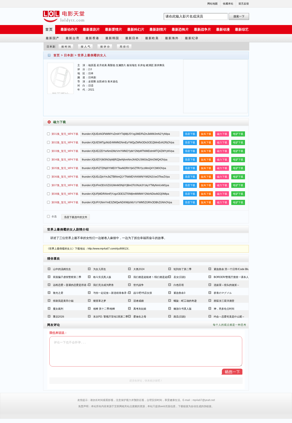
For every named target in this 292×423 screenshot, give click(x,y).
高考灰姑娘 (139, 308)
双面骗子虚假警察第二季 (67, 277)
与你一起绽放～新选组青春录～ (111, 292)
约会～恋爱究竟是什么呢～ (229, 316)
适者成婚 (138, 300)
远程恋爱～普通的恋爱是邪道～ (71, 284)
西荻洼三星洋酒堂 (224, 300)
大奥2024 (139, 269)
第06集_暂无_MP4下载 (65, 176)
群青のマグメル (223, 292)
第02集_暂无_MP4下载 (65, 142)
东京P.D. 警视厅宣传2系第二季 (110, 316)
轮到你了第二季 (183, 269)
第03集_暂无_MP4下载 (65, 151)
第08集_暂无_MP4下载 (65, 193)
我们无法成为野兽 (103, 284)
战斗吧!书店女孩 (142, 292)
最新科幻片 (135, 29)
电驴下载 (238, 133)
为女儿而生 (99, 269)
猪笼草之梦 (99, 300)
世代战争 (138, 284)
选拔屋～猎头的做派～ (226, 284)
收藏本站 (228, 3)
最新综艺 (242, 29)
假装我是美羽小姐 (63, 300)
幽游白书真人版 (183, 308)
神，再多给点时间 (224, 308)
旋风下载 (206, 133)
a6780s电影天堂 (63, 16)
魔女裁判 (58, 308)
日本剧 (69, 55)
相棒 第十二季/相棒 (104, 308)
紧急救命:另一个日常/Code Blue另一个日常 (238, 269)
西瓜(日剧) (180, 316)
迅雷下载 (190, 133)
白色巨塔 (179, 284)
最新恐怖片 (180, 29)
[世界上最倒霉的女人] (60, 81)
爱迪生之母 (139, 316)
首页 (49, 29)
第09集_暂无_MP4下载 (65, 202)
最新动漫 (223, 29)
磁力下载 (222, 133)
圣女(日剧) (180, 277)
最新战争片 (202, 29)
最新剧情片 (158, 29)
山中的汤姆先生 (62, 269)
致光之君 (58, 292)
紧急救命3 (179, 292)
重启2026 (58, 316)
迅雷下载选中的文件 (75, 217)
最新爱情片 (113, 29)
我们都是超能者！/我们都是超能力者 (154, 277)
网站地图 (212, 3)
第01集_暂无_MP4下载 (65, 133)
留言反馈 (244, 3)
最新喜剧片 (91, 29)
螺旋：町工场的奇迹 (185, 300)
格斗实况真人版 (102, 277)
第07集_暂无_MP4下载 (65, 185)
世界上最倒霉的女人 (92, 55)
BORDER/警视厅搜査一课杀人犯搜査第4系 (238, 277)
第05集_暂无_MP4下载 (65, 168)
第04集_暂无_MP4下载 (65, 159)
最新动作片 (69, 29)
